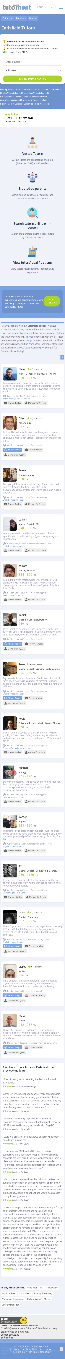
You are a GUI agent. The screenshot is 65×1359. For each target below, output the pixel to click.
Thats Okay (44, 1351)
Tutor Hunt (7, 18)
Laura (22, 912)
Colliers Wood (34, 1299)
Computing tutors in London (15, 893)
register (31, 340)
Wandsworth (52, 1287)
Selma (22, 470)
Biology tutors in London (13, 797)
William (22, 565)
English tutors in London (13, 500)
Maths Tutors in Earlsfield (26, 90)
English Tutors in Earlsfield (49, 90)
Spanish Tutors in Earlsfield (35, 97)
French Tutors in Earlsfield (11, 100)
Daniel (22, 615)
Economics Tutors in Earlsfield (36, 104)
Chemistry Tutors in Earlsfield (36, 93)
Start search (53, 301)
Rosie (21, 718)
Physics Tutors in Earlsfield (11, 93)
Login (40, 7)
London (33, 18)
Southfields (25, 1293)
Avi (20, 866)
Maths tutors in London (13, 595)
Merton (47, 1299)
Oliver (22, 418)
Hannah (23, 767)
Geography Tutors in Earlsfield (35, 100)
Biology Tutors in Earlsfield (11, 97)
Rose (21, 664)
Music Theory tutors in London (16, 399)
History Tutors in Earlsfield (11, 104)
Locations (21, 18)
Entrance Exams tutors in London (17, 748)
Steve (22, 369)
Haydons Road (9, 1293)
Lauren (22, 519)
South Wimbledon (10, 1305)
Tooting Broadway (43, 1293)
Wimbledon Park (34, 1287)
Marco (22, 966)
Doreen (22, 817)
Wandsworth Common (13, 1299)
